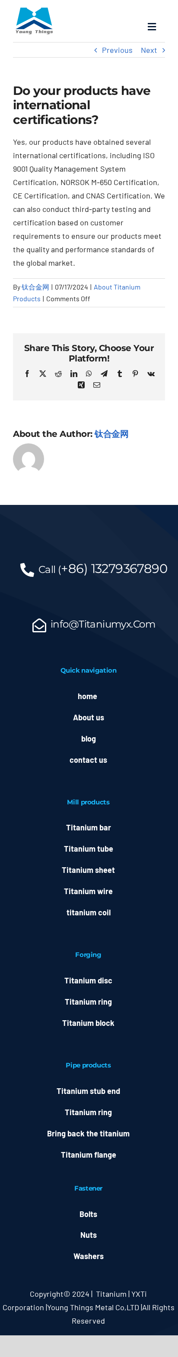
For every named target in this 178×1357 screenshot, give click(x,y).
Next (149, 50)
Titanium (111, 1293)
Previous (117, 50)
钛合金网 (35, 287)
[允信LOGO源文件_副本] (34, 9)
